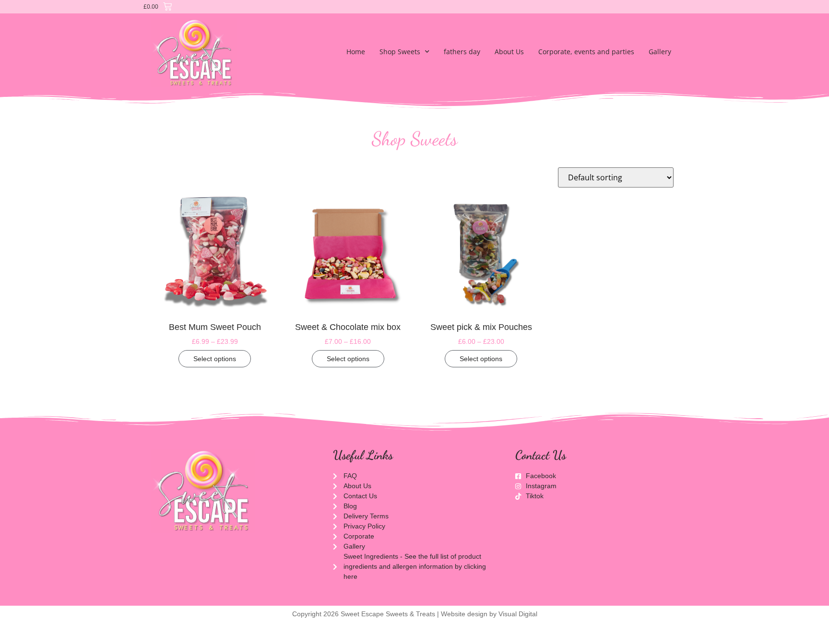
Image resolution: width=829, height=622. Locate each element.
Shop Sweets (399, 51)
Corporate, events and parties (586, 51)
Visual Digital (517, 614)
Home (355, 51)
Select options (214, 359)
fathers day (462, 51)
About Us (509, 51)
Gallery (660, 51)
